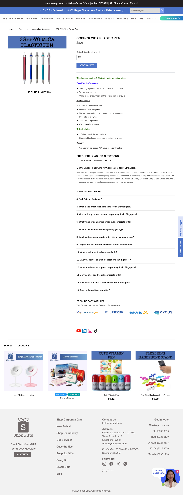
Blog (133, 18)
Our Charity (122, 18)
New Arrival (31, 18)
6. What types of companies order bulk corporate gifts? (103, 222)
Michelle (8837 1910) (158, 454)
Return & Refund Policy (108, 470)
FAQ (141, 18)
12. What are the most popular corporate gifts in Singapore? (106, 267)
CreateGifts (63, 467)
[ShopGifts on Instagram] (104, 463)
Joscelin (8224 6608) (158, 443)
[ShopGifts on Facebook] (111, 463)
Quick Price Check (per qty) (88, 52)
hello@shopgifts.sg (112, 423)
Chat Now (22, 454)
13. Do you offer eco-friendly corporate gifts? (98, 275)
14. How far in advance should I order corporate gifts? (103, 282)
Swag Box (109, 18)
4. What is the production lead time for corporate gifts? (103, 206)
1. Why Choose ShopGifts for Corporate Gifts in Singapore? (106, 168)
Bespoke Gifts (95, 18)
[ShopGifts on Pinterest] (125, 463)
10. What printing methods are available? (96, 252)
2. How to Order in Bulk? (88, 191)
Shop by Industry (64, 18)
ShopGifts (85, 491)
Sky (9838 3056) (161, 431)
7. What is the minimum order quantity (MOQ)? (99, 229)
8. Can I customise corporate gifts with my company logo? (105, 237)
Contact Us (151, 18)
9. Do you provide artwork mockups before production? (104, 244)
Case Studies (64, 446)
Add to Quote (86, 65)
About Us (80, 18)
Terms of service (106, 472)
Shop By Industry (67, 433)
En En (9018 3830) (159, 448)
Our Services (64, 440)
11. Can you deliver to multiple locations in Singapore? (103, 260)
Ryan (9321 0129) (160, 437)
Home (10, 29)
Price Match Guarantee (181, 227)
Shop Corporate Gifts (12, 18)
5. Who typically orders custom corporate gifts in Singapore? (106, 214)
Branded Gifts (46, 18)
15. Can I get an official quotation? (93, 290)
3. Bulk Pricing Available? (89, 199)
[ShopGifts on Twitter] (118, 463)
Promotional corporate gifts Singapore (34, 29)
